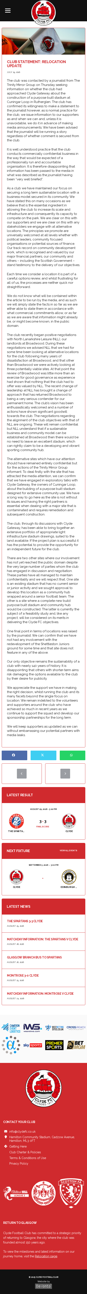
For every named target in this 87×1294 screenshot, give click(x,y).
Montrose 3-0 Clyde (23, 975)
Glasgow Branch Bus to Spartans (34, 957)
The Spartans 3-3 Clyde (25, 921)
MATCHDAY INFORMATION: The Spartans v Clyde (42, 939)
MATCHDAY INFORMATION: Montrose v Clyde (40, 993)
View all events (68, 851)
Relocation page (46, 1256)
